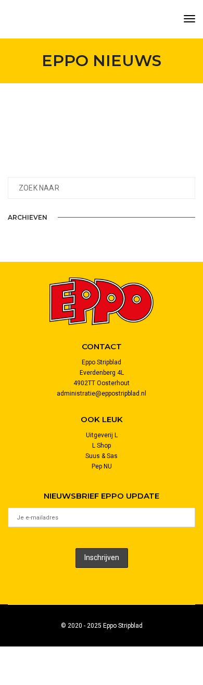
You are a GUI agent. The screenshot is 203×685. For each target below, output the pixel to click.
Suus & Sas (101, 456)
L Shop (101, 445)
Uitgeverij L (102, 435)
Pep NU (102, 466)
